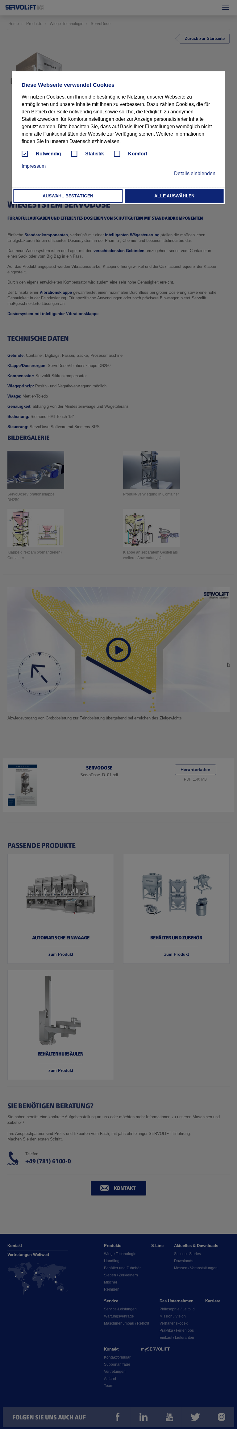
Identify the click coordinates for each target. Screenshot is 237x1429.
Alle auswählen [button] (174, 195)
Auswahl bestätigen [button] (68, 195)
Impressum (34, 166)
